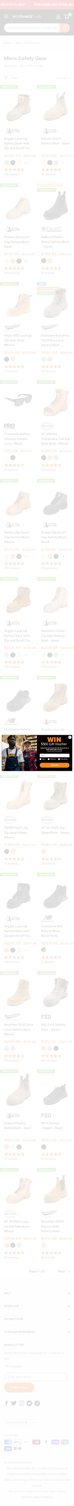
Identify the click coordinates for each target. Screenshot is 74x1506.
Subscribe (55, 765)
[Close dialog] (69, 737)
